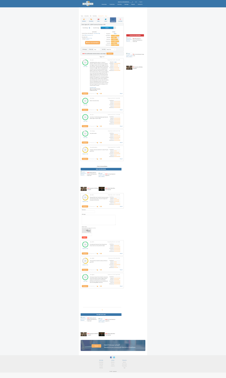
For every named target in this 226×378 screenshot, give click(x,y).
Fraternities (112, 4)
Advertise (112, 362)
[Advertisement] (102, 297)
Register (140, 1)
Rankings (126, 4)
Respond (85, 93)
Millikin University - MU (88, 35)
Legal (124, 367)
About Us (124, 362)
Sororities (119, 4)
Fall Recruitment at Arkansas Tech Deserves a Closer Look (92, 174)
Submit (84, 237)
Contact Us (140, 4)
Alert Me (110, 53)
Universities (104, 4)
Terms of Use (124, 364)
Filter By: (91, 49)
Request (133, 4)
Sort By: (104, 49)
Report (121, 93)
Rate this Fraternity (93, 42)
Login (136, 1)
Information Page (97, 33)
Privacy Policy (124, 365)
